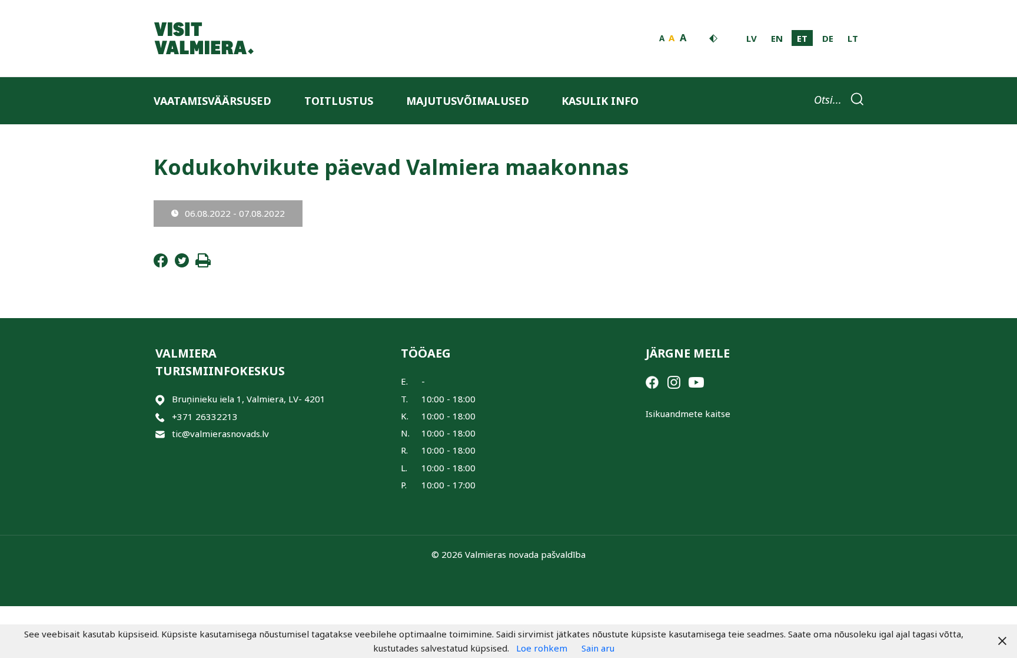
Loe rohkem (541, 648)
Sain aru (597, 648)
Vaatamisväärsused (212, 101)
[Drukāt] (203, 264)
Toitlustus (338, 101)
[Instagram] (673, 381)
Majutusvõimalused (467, 101)
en (777, 38)
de (827, 38)
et (802, 38)
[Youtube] (696, 381)
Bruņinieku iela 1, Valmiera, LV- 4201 (248, 399)
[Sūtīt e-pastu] (160, 433)
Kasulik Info (600, 101)
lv (751, 38)
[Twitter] (182, 264)
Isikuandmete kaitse (688, 413)
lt (853, 38)
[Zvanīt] (160, 416)
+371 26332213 (205, 416)
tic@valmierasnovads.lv (220, 433)
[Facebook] (161, 264)
